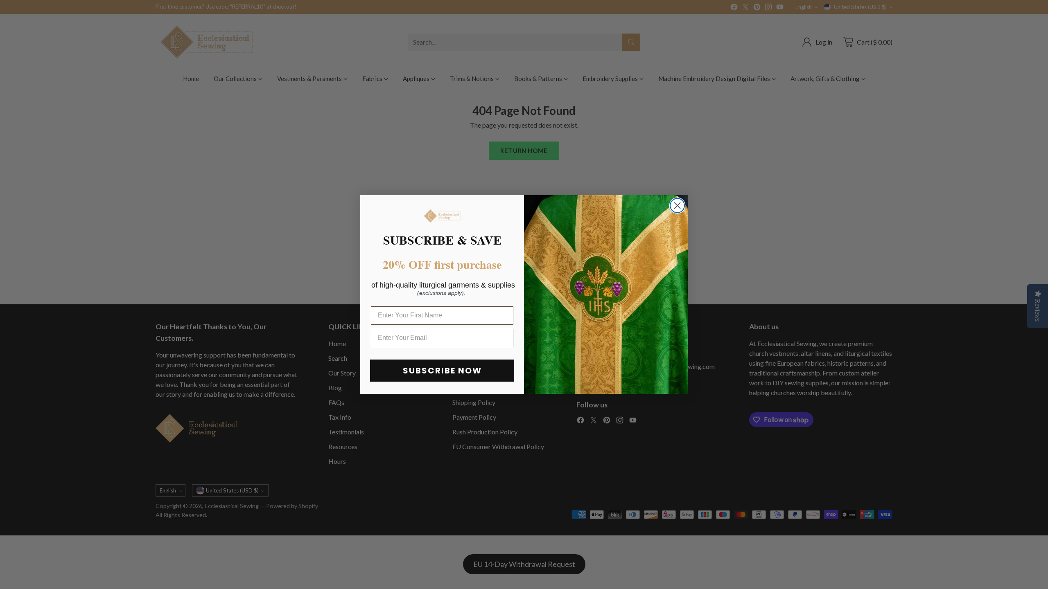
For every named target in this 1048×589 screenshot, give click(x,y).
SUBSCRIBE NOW (442, 370)
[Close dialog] (677, 205)
